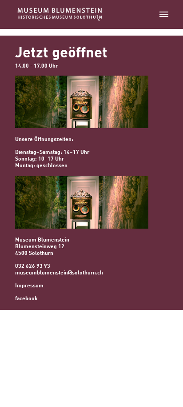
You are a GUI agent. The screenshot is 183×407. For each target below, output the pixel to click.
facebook (26, 299)
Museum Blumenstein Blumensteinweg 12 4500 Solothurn (42, 247)
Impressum (29, 286)
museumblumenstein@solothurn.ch (59, 273)
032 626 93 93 (32, 266)
